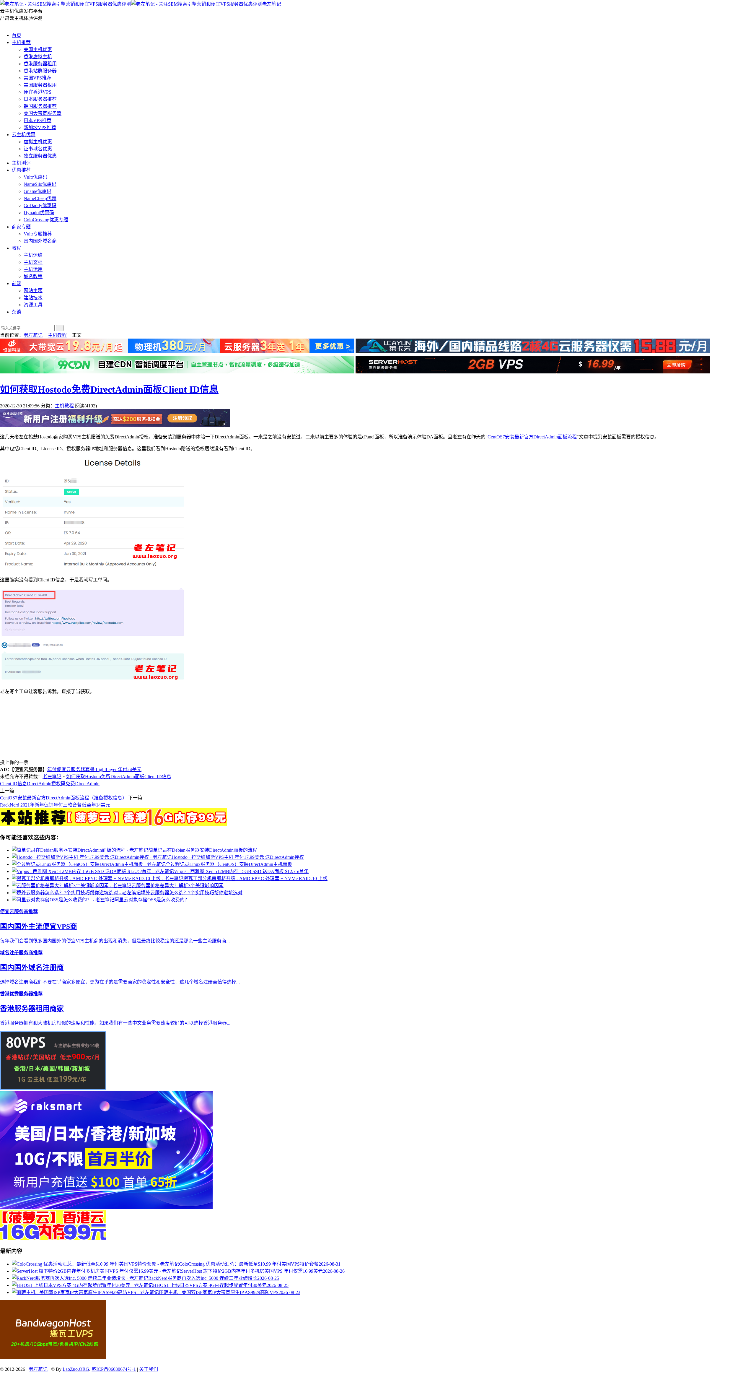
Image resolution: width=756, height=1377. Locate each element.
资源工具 (33, 304)
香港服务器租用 (40, 63)
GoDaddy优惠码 (40, 205)
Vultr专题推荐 (38, 233)
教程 (16, 248)
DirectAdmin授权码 (46, 783)
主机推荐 (21, 42)
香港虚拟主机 (38, 56)
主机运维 (33, 255)
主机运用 (33, 269)
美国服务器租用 (40, 84)
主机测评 (21, 162)
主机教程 (57, 335)
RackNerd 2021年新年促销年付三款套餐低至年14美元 (55, 804)
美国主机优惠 (38, 49)
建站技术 (33, 297)
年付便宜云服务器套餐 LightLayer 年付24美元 (94, 769)
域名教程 (33, 276)
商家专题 (21, 226)
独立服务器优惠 (40, 155)
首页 (16, 35)
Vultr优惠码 (35, 177)
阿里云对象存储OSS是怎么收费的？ (151, 899)
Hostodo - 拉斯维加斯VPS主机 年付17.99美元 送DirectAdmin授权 (238, 857)
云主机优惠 (23, 134)
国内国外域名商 (40, 240)
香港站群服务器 (40, 70)
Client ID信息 (13, 783)
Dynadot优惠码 (39, 212)
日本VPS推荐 (37, 120)
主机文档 (33, 262)
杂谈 (16, 311)
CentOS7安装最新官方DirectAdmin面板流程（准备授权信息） (63, 797)
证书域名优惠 (38, 148)
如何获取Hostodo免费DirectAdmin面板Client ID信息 (109, 389)
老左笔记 (271, 3)
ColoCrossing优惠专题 (46, 219)
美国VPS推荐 (37, 77)
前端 (16, 283)
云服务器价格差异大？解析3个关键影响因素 (177, 885)
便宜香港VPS (37, 92)
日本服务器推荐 (40, 99)
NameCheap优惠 (40, 198)
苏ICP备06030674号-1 (114, 1369)
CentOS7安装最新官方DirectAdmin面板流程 (532, 436)
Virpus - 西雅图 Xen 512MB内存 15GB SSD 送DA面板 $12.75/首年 (241, 871)
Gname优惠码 (37, 191)
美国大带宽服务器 (42, 113)
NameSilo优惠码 (40, 184)
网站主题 (33, 290)
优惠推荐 (21, 170)
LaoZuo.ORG (76, 1369)
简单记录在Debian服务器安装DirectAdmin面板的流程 (202, 850)
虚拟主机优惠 (38, 141)
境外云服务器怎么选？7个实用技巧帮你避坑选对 (191, 892)
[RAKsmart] (113, 824)
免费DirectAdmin (83, 783)
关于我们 (148, 1369)
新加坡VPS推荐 (40, 127)
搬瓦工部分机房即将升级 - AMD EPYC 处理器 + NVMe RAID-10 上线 (255, 878)
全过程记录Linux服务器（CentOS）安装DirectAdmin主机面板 (229, 864)
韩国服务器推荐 (40, 106)
